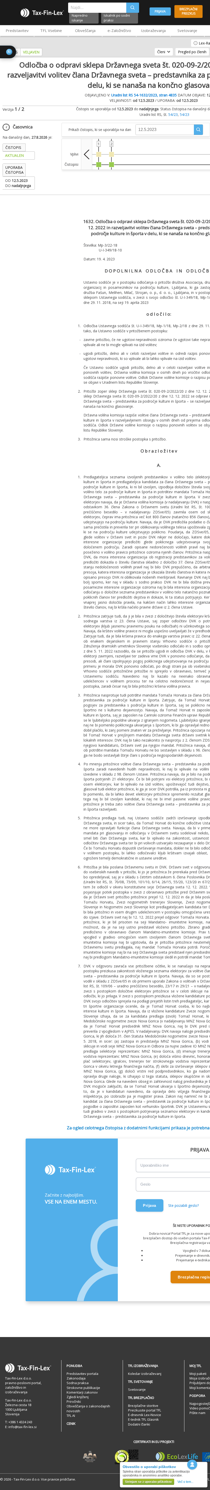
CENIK (71, 1423)
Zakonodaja (76, 1378)
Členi (161, 51)
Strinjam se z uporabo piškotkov (148, 1482)
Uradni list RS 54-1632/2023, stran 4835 (144, 95)
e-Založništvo (119, 30)
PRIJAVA (160, 11)
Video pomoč (200, 1408)
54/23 (173, 114)
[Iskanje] (132, 8)
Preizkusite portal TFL (144, 1410)
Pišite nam (197, 1412)
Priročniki (74, 1401)
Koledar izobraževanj (144, 1373)
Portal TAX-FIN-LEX (42, 12)
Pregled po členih (192, 51)
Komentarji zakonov (82, 1392)
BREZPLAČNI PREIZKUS (188, 11)
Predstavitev (17, 30)
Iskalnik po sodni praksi (117, 18)
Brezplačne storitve (143, 1405)
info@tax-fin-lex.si (22, 1427)
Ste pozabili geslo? (183, 1205)
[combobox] (97, 8)
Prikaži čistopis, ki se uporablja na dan (99, 129)
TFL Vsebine (51, 30)
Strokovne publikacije (83, 1387)
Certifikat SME (126, 1456)
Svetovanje (187, 30)
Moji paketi (198, 1373)
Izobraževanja (153, 30)
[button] (198, 130)
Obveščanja (85, 30)
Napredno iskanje (80, 18)
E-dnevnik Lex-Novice (144, 1414)
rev (86, 154)
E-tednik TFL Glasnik (143, 1419)
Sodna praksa (78, 1383)
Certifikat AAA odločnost (90, 1456)
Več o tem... (185, 1482)
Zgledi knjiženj (78, 1397)
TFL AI (71, 1415)
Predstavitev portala (82, 1373)
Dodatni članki (139, 1424)
